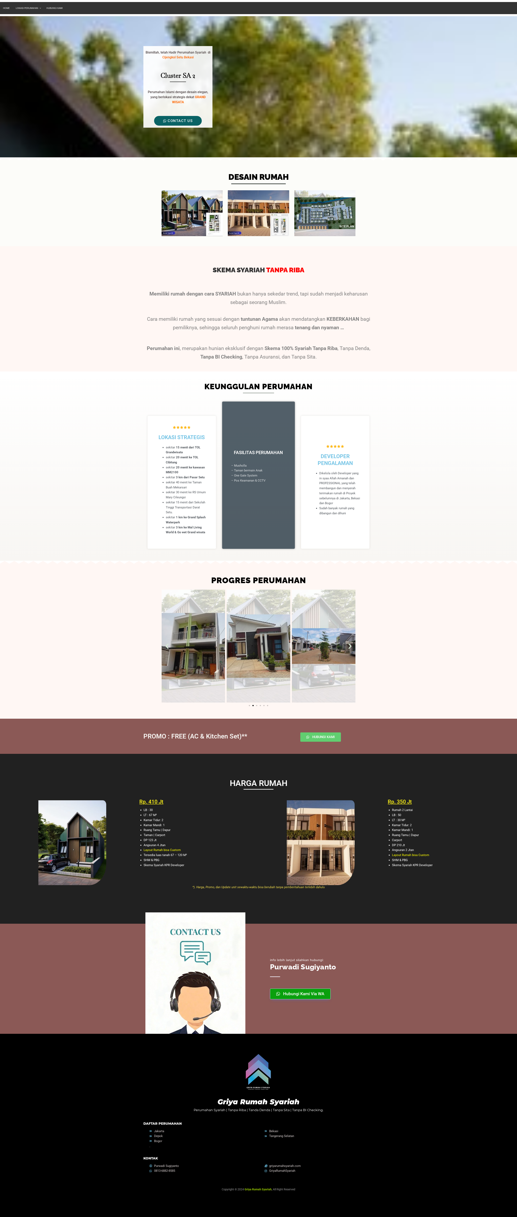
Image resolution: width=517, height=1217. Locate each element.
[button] (167, 646)
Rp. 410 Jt (151, 802)
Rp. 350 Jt (400, 802)
